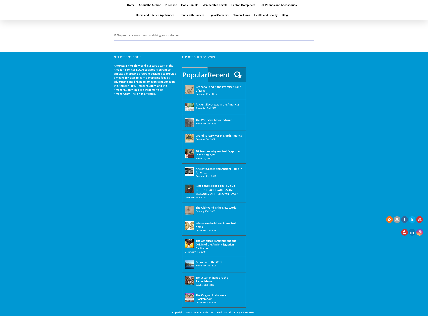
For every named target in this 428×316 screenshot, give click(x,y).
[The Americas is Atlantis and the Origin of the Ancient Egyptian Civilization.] (189, 243)
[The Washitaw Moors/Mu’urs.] (189, 122)
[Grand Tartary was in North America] (189, 138)
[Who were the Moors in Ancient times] (189, 225)
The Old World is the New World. (216, 207)
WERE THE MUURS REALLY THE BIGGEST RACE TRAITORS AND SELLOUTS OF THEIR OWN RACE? (217, 190)
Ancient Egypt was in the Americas (217, 104)
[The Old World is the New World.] (189, 210)
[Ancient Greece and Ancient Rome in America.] (189, 171)
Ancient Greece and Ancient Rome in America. (219, 170)
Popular (194, 74)
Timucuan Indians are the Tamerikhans (212, 279)
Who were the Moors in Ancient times (216, 225)
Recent (219, 74)
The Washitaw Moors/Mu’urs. (214, 120)
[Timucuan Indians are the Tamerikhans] (189, 280)
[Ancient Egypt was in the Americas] (189, 107)
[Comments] (238, 74)
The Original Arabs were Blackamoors (211, 297)
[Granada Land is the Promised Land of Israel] (189, 89)
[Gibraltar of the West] (189, 264)
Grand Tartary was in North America (219, 135)
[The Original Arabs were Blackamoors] (189, 297)
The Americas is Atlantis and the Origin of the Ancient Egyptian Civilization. (216, 244)
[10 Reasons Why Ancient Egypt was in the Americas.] (189, 153)
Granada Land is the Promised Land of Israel (218, 88)
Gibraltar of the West (209, 262)
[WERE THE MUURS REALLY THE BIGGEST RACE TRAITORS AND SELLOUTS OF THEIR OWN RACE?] (189, 189)
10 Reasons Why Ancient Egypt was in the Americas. (218, 153)
